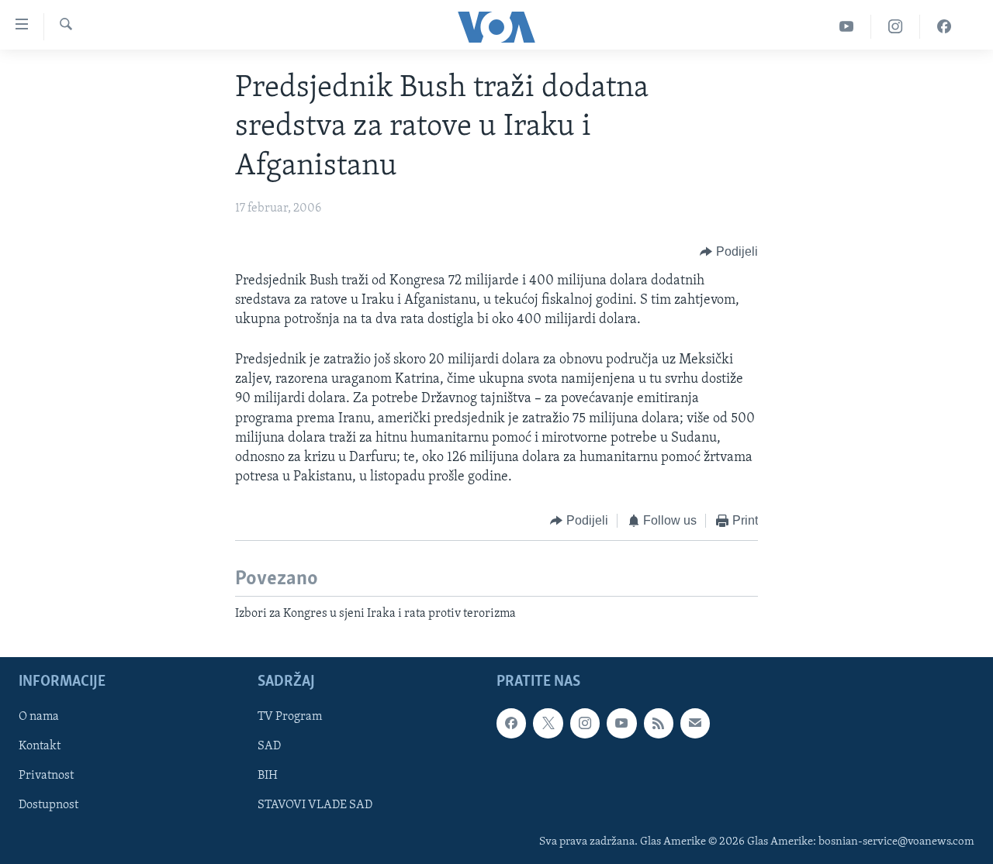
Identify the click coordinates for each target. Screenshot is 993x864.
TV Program (290, 717)
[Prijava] (695, 723)
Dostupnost (48, 806)
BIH (268, 776)
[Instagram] (895, 27)
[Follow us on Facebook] (511, 723)
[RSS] (658, 723)
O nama (39, 717)
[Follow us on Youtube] (621, 723)
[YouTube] (846, 27)
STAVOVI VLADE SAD (315, 806)
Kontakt (40, 747)
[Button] (729, 253)
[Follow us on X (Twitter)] (547, 723)
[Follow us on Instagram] (585, 723)
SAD (269, 747)
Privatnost (46, 776)
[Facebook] (944, 27)
